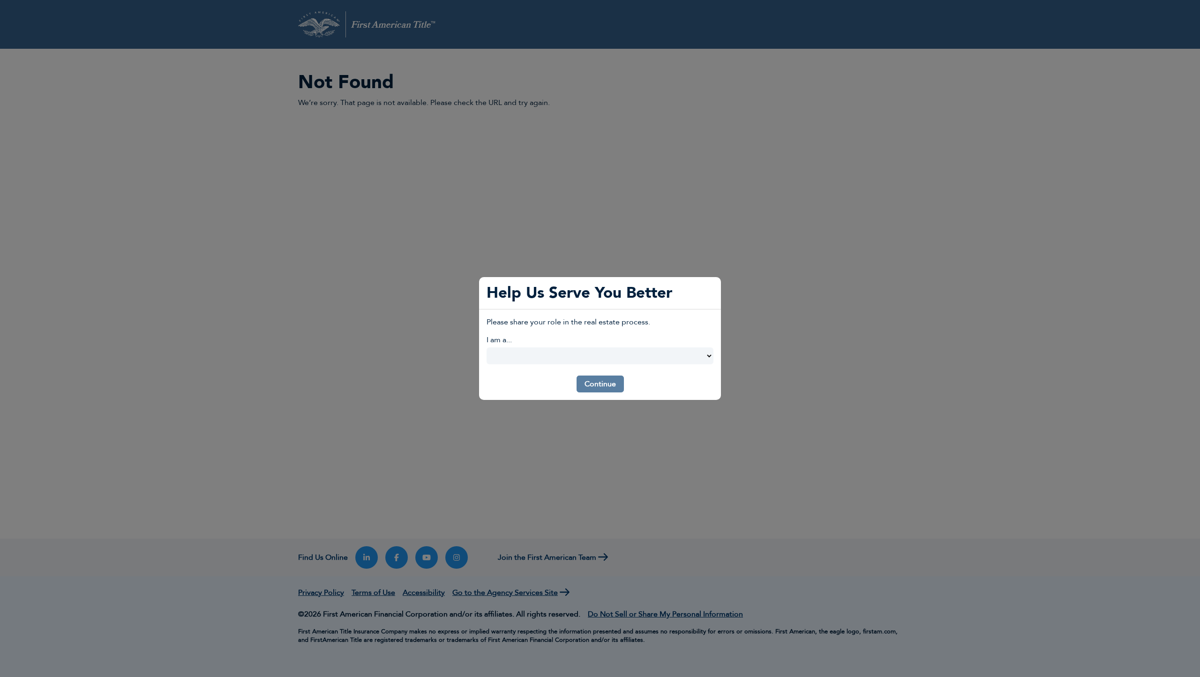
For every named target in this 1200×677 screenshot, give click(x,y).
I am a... (499, 340)
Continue (600, 384)
